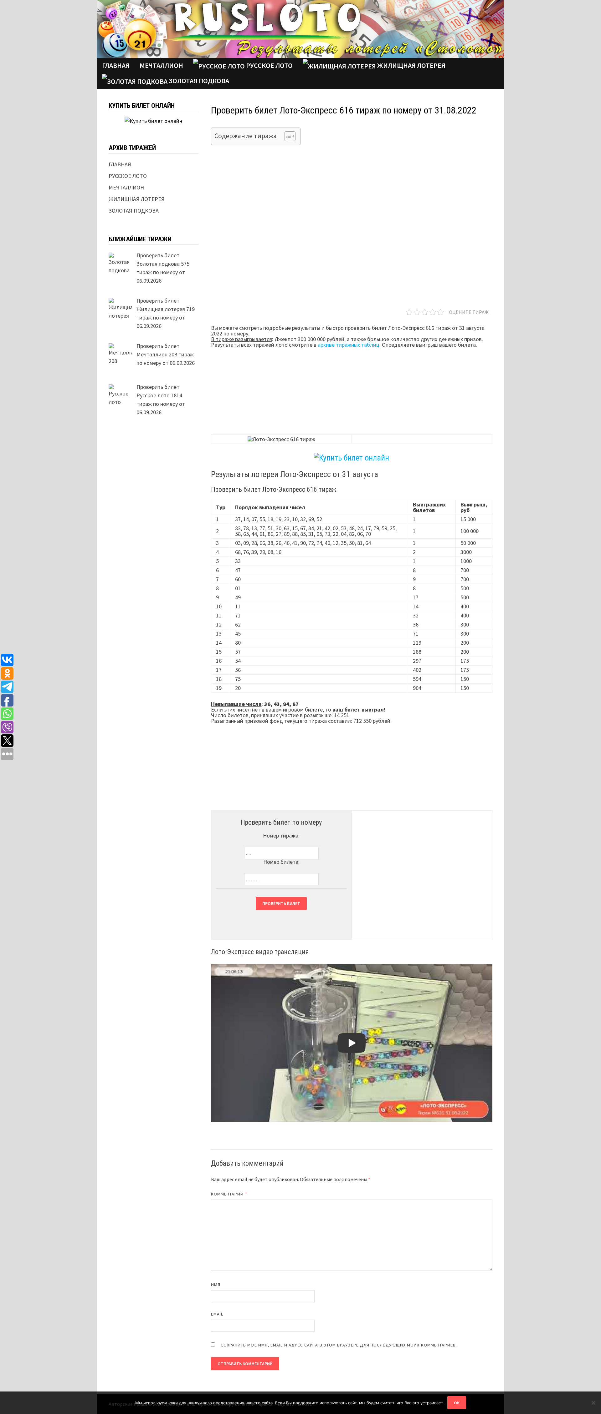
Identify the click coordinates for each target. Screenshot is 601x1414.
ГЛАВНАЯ (116, 65)
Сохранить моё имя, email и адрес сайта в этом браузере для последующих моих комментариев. (339, 1345)
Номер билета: (281, 861)
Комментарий (229, 1194)
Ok (457, 1403)
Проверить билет (281, 903)
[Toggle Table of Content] (287, 136)
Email (217, 1314)
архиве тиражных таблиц (348, 344)
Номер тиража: (281, 835)
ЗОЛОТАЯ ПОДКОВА (198, 80)
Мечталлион (161, 65)
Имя (215, 1284)
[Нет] (593, 1403)
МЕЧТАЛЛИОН (126, 187)
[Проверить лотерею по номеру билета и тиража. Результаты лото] (300, 28)
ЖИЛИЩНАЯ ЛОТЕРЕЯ (410, 65)
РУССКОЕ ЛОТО (269, 65)
